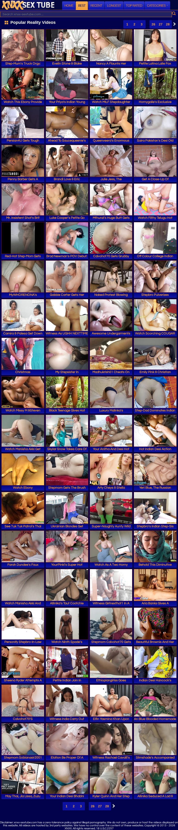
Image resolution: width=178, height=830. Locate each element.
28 (168, 24)
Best (82, 5)
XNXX (28, 5)
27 (160, 24)
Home (68, 5)
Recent (96, 5)
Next (173, 24)
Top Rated (134, 5)
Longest (114, 5)
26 (153, 24)
